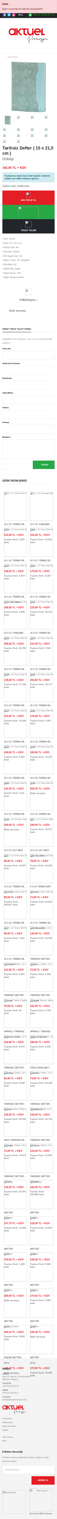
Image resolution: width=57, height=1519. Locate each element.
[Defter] (15, 1194)
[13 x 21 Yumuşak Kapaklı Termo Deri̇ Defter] (41, 506)
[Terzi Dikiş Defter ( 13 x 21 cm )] (41, 1049)
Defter (34, 1357)
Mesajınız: (6, 437)
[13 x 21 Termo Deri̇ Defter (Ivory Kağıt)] (41, 796)
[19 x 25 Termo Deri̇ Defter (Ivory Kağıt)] (41, 760)
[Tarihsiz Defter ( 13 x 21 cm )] (41, 941)
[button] (51, 50)
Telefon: (5, 408)
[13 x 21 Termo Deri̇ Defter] (15, 905)
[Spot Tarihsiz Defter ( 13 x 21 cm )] (15, 1122)
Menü (20, 15)
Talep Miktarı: (7, 393)
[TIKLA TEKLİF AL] (28, 212)
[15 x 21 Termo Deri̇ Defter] (41, 578)
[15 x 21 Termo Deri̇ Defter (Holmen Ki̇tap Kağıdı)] (15, 578)
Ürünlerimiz (7, 1419)
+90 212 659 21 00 (10, 1386)
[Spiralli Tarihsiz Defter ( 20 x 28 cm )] (41, 1013)
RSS (4, 1441)
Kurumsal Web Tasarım (40, 1513)
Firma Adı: (6, 349)
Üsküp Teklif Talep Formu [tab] (16, 329)
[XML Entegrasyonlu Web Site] (13, 1502)
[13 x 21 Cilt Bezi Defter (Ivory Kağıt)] (15, 832)
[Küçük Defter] (15, 1339)
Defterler (13, 57)
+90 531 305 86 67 (10, 1393)
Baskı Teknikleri (9, 1426)
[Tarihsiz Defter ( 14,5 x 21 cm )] (15, 1158)
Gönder (44, 465)
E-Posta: (6, 422)
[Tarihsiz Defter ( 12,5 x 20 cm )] (15, 1049)
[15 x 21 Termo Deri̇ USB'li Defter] (15, 506)
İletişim (5, 1430)
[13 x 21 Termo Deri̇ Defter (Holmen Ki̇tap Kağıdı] (15, 868)
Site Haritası (7, 1437)
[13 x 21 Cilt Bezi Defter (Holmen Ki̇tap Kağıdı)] (41, 832)
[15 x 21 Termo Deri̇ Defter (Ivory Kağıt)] (15, 542)
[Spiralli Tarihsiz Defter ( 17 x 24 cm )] (15, 1013)
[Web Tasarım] (41, 1500)
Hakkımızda (7, 1422)
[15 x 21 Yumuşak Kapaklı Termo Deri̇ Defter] (15, 615)
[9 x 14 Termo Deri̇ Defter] (41, 868)
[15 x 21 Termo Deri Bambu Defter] (41, 687)
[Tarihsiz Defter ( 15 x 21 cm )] (41, 977)
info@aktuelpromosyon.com (14, 1400)
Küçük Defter (12, 1357)
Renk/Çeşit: (7, 378)
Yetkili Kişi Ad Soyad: (11, 363)
